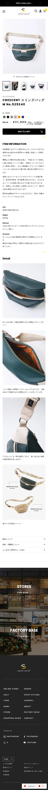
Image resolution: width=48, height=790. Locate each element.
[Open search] (36, 11)
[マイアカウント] (40, 10)
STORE (7, 712)
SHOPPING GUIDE (12, 718)
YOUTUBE (32, 742)
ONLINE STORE (11, 689)
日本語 (6, 759)
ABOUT (27, 706)
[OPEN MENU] (4, 11)
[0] (44, 11)
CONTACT (29, 718)
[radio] (4, 117)
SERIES (27, 689)
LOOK (6, 700)
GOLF (6, 695)
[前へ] (8, 3)
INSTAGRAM (13, 736)
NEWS (6, 706)
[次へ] (40, 3)
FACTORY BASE (32, 712)
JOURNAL (29, 700)
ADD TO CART (24, 131)
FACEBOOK (32, 736)
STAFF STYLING (32, 695)
